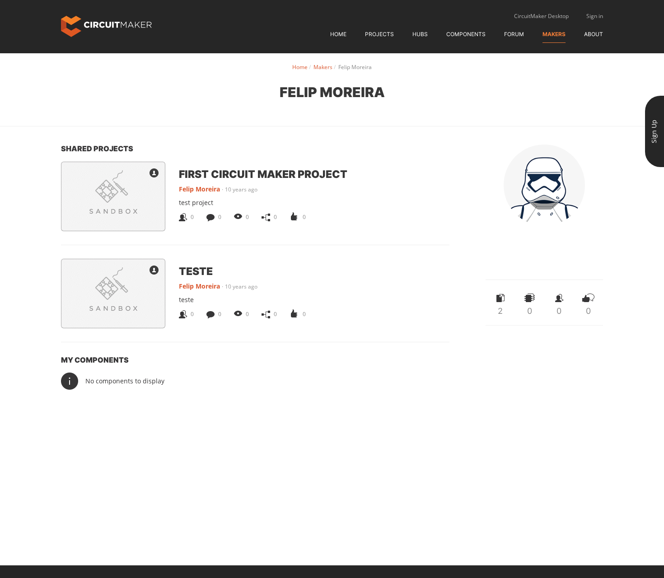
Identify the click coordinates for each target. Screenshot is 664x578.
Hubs (420, 34)
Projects (379, 34)
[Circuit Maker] (106, 25)
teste (196, 271)
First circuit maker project (263, 174)
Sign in (594, 16)
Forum (514, 34)
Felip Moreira (199, 189)
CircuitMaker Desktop (541, 16)
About (593, 34)
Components (466, 34)
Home (338, 34)
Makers (554, 34)
